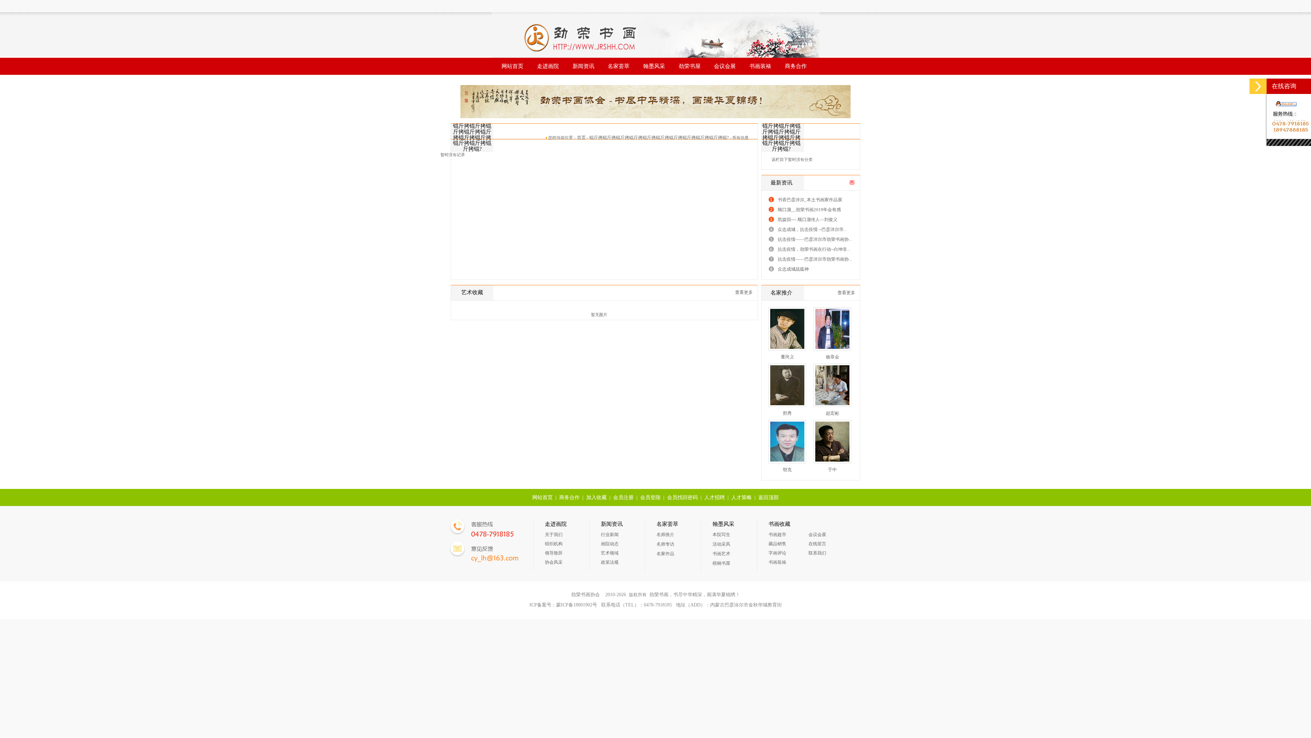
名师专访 (665, 544)
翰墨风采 (654, 66)
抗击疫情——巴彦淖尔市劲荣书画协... (815, 239)
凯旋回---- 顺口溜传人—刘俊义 (807, 219)
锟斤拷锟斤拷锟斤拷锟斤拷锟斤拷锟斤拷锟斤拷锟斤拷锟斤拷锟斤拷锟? (659, 137)
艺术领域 (610, 553)
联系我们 (817, 553)
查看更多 (744, 292)
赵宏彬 (832, 413)
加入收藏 (596, 497)
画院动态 (610, 543)
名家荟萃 (619, 66)
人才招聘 (714, 497)
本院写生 (721, 534)
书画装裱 (760, 66)
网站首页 (512, 66)
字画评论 (777, 553)
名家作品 (665, 553)
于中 (832, 469)
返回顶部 (768, 497)
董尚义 (787, 356)
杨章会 (832, 356)
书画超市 (777, 534)
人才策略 (741, 497)
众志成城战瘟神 (793, 269)
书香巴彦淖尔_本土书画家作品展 (810, 199)
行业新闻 (610, 534)
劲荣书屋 (690, 66)
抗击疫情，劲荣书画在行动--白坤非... (814, 249)
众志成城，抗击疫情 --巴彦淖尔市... (812, 229)
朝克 (787, 469)
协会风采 (554, 562)
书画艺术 (721, 553)
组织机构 (554, 543)
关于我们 (554, 534)
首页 (581, 137)
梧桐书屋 (721, 563)
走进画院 (548, 66)
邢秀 (787, 413)
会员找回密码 (682, 497)
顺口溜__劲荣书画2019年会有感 (809, 209)
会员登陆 (650, 497)
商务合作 (796, 66)
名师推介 (665, 534)
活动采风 (721, 544)
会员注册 (623, 497)
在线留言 (817, 543)
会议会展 (725, 66)
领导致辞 (554, 553)
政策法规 (610, 562)
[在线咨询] (1258, 86)
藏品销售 (777, 543)
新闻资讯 (583, 66)
